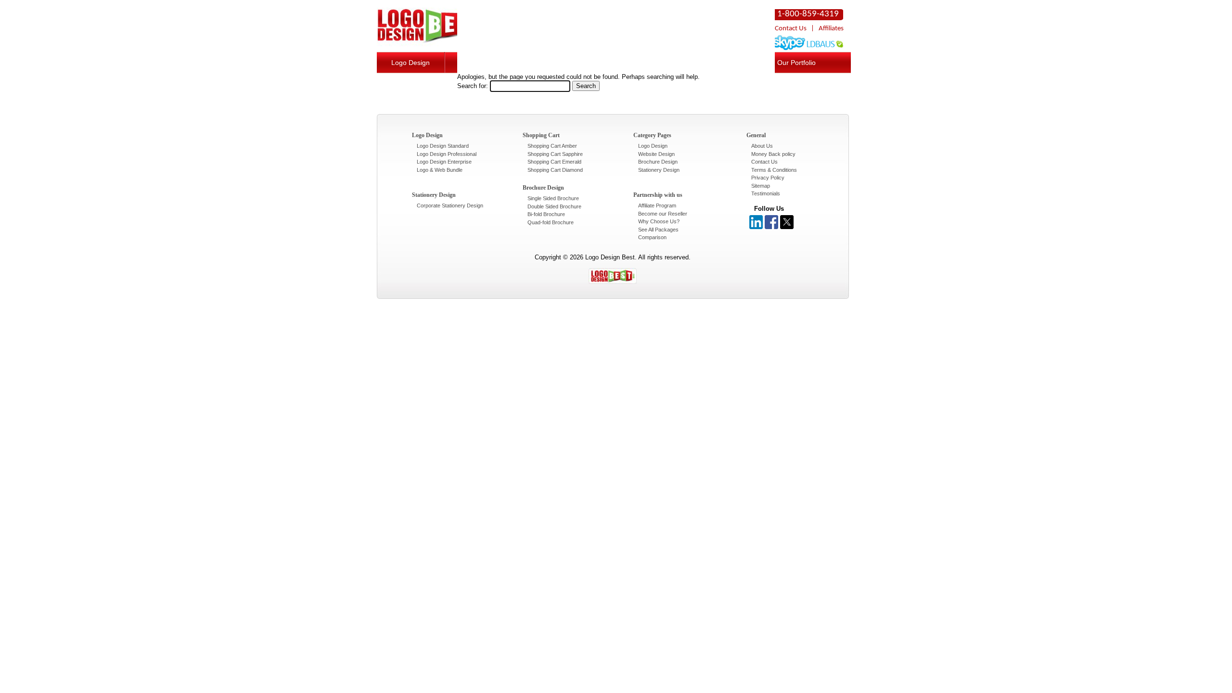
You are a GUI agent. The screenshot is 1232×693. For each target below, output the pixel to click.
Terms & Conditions (774, 170)
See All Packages (658, 229)
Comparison (652, 237)
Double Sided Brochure (554, 206)
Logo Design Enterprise (444, 162)
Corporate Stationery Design (450, 205)
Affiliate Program (657, 205)
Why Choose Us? (659, 221)
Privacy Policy (767, 177)
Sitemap (760, 186)
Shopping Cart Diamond (555, 170)
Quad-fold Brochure (550, 222)
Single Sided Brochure (553, 198)
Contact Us (791, 28)
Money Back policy (773, 154)
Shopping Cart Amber (552, 146)
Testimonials (765, 193)
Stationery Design (659, 170)
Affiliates (831, 28)
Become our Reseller (662, 214)
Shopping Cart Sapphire (555, 154)
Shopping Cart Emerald (554, 162)
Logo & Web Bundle (439, 170)
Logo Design (410, 62)
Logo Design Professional (446, 154)
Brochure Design (658, 162)
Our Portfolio (796, 62)
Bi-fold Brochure (546, 214)
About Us (762, 146)
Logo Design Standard (443, 146)
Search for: (472, 86)
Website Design (656, 154)
